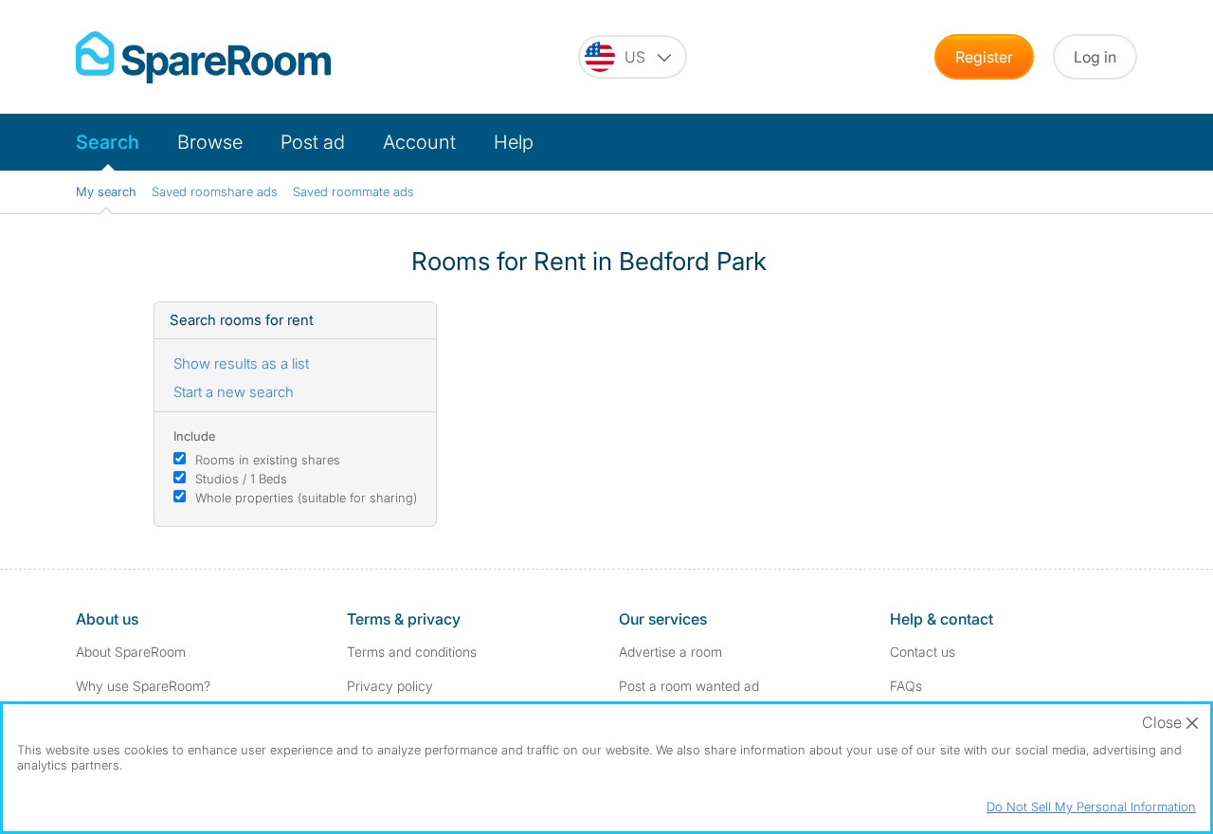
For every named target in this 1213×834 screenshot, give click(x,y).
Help (514, 142)
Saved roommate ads (353, 191)
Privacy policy (390, 686)
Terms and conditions (412, 652)
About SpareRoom (131, 652)
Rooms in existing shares (267, 459)
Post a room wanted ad (689, 686)
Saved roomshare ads (215, 191)
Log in (1095, 56)
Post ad (313, 142)
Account (419, 142)
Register (984, 56)
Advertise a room (670, 652)
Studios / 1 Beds (241, 478)
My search (106, 191)
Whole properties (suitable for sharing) (306, 497)
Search (107, 142)
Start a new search (233, 392)
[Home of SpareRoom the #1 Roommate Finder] (203, 57)
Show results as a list (241, 363)
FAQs (906, 686)
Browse (210, 142)
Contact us (922, 652)
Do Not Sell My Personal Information (1091, 806)
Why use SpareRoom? (143, 686)
